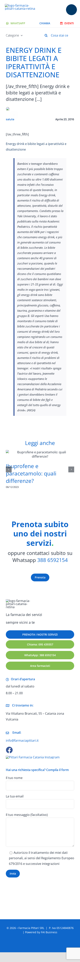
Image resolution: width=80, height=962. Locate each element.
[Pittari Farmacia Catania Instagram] (33, 757)
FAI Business (49, 932)
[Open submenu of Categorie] (21, 35)
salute (10, 119)
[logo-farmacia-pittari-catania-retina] (21, 5)
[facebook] (9, 750)
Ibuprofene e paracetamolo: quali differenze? (31, 473)
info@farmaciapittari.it (22, 740)
